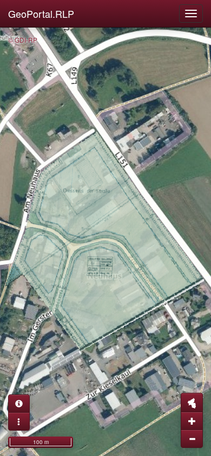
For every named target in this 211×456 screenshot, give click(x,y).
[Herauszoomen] (192, 439)
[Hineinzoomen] (192, 421)
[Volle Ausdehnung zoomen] (192, 402)
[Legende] (19, 421)
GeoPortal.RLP (41, 13)
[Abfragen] (19, 403)
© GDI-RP (22, 39)
